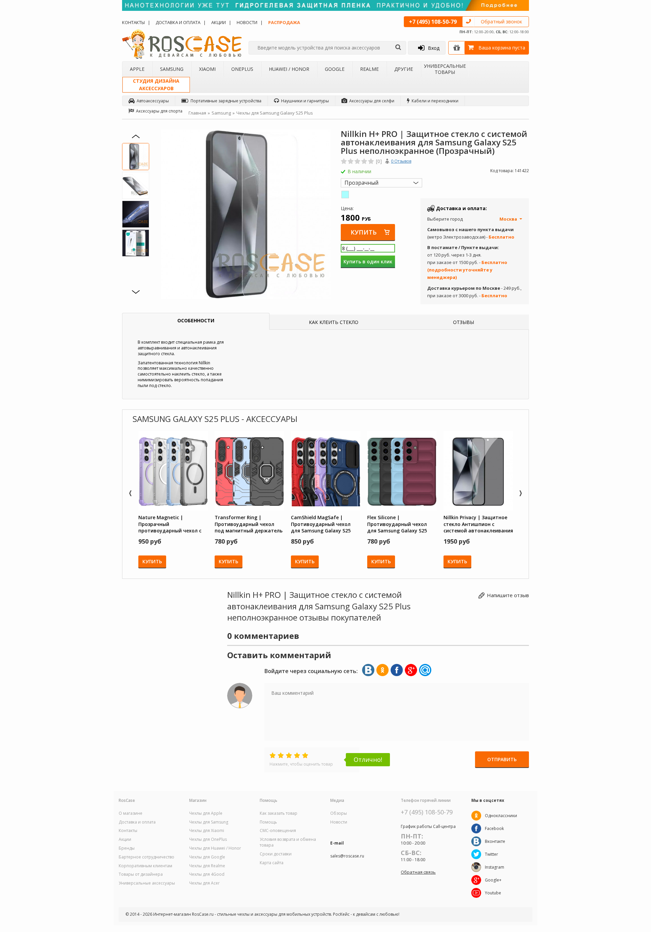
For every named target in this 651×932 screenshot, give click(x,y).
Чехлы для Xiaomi (206, 830)
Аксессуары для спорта (159, 111)
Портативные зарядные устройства (226, 101)
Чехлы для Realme (207, 866)
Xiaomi (207, 69)
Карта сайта (271, 863)
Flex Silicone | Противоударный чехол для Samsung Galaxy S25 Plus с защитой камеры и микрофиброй (398, 524)
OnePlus (242, 69)
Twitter (491, 854)
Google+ (493, 880)
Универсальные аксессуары (147, 883)
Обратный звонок (501, 21)
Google (334, 69)
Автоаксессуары (153, 101)
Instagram (494, 867)
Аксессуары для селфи (371, 101)
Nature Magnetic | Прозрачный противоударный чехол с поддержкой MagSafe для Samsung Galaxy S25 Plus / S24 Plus (170, 524)
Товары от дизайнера (141, 874)
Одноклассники (501, 815)
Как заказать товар (278, 813)
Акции (218, 22)
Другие (403, 69)
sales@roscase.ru (347, 856)
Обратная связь (418, 872)
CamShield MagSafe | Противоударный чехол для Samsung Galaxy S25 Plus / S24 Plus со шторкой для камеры (322, 524)
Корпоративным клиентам (145, 866)
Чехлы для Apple (205, 813)
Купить (364, 232)
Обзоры (338, 813)
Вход (433, 48)
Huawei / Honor (289, 69)
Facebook (494, 828)
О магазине (130, 813)
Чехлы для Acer (204, 883)
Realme (369, 69)
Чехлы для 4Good (206, 874)
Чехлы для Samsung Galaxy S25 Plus (274, 113)
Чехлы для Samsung (208, 822)
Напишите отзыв (508, 595)
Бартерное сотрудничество (146, 857)
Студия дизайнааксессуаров (156, 85)
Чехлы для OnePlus (208, 839)
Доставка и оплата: (461, 208)
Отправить (502, 759)
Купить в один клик (367, 261)
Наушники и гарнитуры (305, 101)
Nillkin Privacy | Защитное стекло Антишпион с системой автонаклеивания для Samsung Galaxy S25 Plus (478, 524)
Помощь (268, 822)
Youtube (493, 893)
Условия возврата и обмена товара (288, 842)
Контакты (133, 22)
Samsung (171, 69)
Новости (247, 22)
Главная (197, 113)
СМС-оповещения (278, 830)
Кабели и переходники (435, 101)
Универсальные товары (445, 69)
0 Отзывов (401, 161)
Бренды (127, 848)
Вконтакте (495, 841)
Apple (137, 69)
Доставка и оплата (178, 22)
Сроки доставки (276, 854)
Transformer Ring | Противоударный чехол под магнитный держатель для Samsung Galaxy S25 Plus (248, 524)
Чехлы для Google (207, 857)
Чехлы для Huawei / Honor (215, 848)
